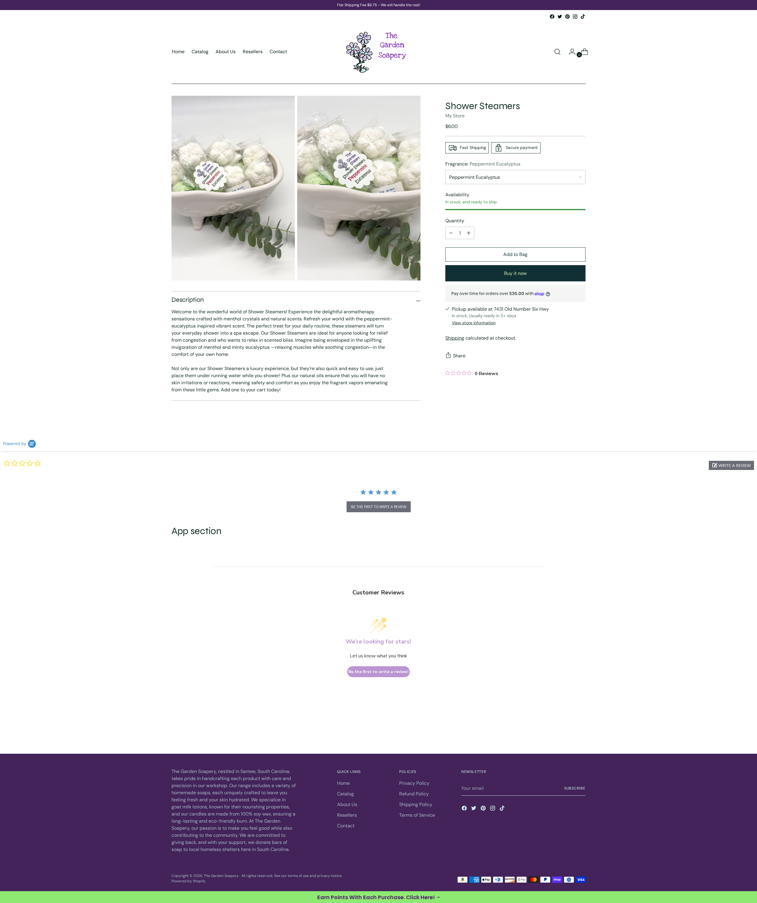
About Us (347, 804)
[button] (378, 897)
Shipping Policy (415, 804)
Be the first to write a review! (378, 672)
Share (459, 356)
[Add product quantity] (451, 233)
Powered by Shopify (189, 881)
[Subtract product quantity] (468, 233)
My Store (455, 116)
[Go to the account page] (570, 52)
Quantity (454, 221)
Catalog (345, 794)
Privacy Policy (414, 783)
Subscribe (574, 788)
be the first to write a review (378, 506)
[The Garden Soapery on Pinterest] (567, 16)
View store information (474, 322)
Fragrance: (482, 164)
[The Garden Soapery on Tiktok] (582, 16)
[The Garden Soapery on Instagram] (575, 16)
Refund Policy (414, 794)
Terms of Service (417, 815)
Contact (346, 826)
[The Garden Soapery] (378, 51)
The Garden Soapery (222, 875)
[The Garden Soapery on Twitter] (559, 16)
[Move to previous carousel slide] (567, 733)
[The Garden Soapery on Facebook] (552, 16)
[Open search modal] (557, 52)
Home (343, 783)
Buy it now (515, 273)
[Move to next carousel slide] (580, 733)
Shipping (454, 338)
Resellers (347, 815)
